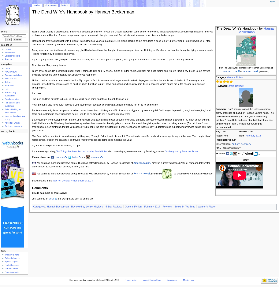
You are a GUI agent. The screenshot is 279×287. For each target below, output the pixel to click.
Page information (12, 272)
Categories (39, 206)
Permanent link (11, 268)
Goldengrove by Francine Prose (181, 151)
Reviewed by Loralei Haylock (87, 206)
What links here (12, 255)
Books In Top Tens (184, 206)
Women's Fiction (207, 206)
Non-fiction (10, 52)
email (51, 198)
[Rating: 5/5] (224, 81)
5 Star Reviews (114, 206)
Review (37, 5)
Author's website (240, 144)
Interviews (9, 85)
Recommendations (13, 75)
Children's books (12, 56)
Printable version (12, 265)
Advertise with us (12, 123)
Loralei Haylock (235, 86)
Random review (12, 99)
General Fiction (235, 77)
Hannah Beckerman (58, 206)
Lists (7, 89)
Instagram (96, 157)
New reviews (11, 72)
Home (7, 68)
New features (11, 78)
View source (51, 5)
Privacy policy (131, 280)
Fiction (8, 49)
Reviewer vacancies (14, 126)
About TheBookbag (152, 280)
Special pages (11, 261)
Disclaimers (172, 280)
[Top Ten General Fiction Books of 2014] (167, 173)
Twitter (75, 157)
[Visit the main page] (14, 14)
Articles (8, 82)
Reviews (167, 206)
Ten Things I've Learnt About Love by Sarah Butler (81, 151)
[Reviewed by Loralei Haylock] (246, 97)
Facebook (59, 157)
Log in (272, 1)
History (64, 5)
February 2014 (253, 135)
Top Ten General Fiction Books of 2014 (73, 180)
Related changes (12, 258)
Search (4, 32)
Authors (8, 59)
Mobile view (188, 280)
